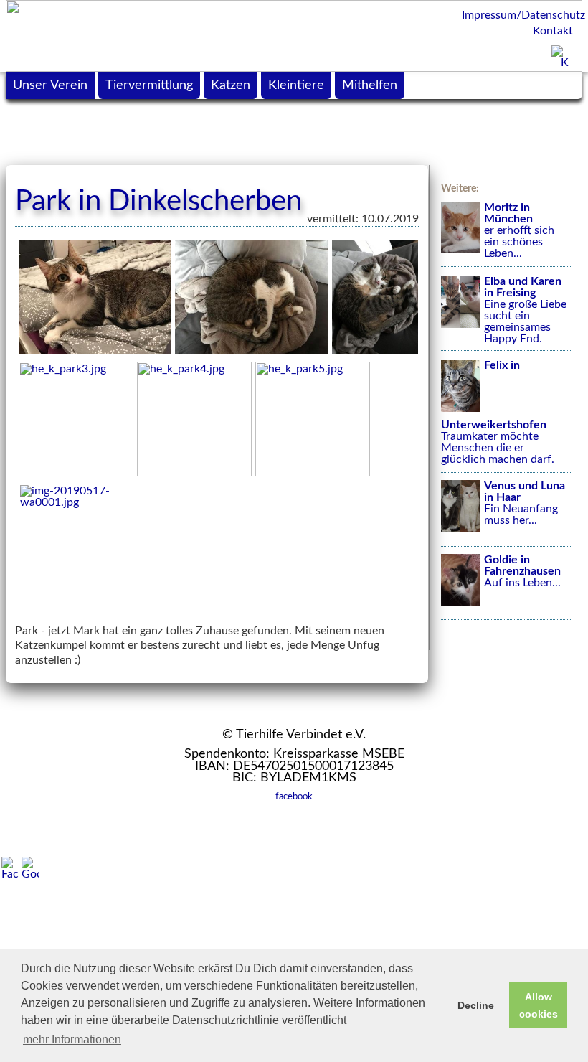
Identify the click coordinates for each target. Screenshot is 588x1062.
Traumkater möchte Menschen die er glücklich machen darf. (497, 412)
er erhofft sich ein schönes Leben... (519, 230)
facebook (294, 796)
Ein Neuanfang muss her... (524, 503)
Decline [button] (475, 1005)
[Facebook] (10, 868)
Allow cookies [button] (538, 1005)
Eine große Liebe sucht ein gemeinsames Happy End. (525, 310)
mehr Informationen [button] (72, 1039)
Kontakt (553, 31)
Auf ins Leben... (522, 571)
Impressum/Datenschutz (518, 15)
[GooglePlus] (30, 868)
